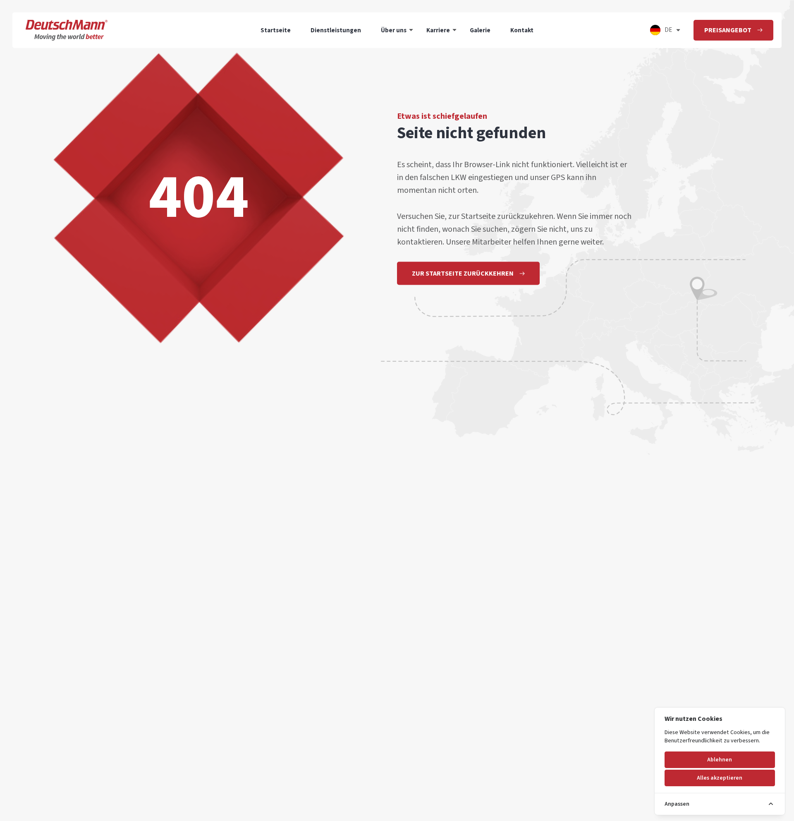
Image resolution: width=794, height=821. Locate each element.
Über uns (394, 30)
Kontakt (521, 30)
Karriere (438, 30)
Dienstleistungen (336, 30)
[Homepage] (67, 30)
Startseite (276, 30)
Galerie (480, 30)
